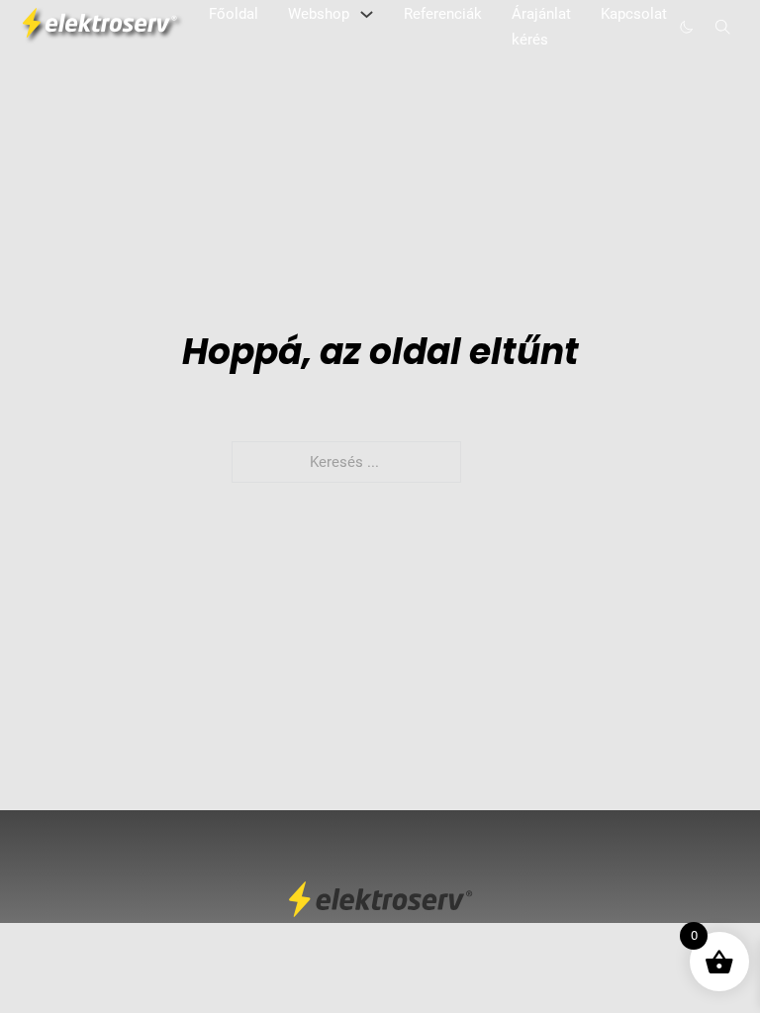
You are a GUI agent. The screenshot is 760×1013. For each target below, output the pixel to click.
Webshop (318, 14)
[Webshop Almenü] (366, 14)
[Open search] (723, 27)
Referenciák (443, 14)
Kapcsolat (634, 14)
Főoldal (233, 14)
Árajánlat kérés (541, 26)
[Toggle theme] (686, 27)
